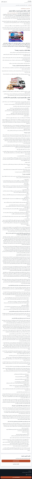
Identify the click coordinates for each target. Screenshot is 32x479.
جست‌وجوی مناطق (4, 1)
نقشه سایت (29, 474)
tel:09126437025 (16, 460)
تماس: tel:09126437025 (16, 477)
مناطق (27, 474)
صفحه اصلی (29, 5)
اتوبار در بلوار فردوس (14, 12)
